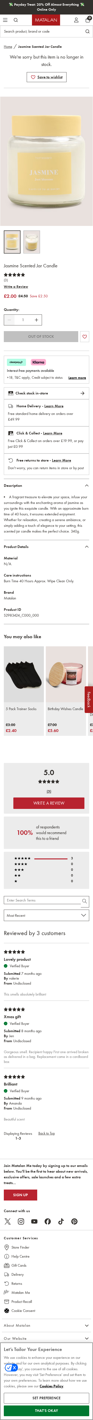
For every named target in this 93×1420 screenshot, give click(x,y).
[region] (46, 1381)
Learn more (77, 378)
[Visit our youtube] (34, 1221)
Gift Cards (18, 1265)
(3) (6, 280)
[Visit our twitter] (7, 1221)
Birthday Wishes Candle (65, 709)
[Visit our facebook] (48, 1221)
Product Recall (21, 1301)
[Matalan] (46, 20)
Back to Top (46, 1133)
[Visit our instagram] (21, 1221)
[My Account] (76, 20)
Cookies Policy (51, 1386)
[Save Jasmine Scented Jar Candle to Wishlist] (33, 77)
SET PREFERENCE (46, 1398)
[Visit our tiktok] (61, 1221)
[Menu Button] (5, 20)
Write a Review (16, 286)
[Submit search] (15, 20)
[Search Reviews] (85, 901)
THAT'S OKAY (46, 1410)
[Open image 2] (31, 242)
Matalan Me (20, 1292)
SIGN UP (20, 1195)
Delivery (17, 1274)
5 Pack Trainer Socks (21, 709)
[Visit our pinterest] (74, 1221)
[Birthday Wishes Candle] (66, 674)
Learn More (53, 406)
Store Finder (20, 1247)
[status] (23, 320)
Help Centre (20, 1256)
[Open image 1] (12, 242)
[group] (11, 728)
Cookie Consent (23, 1310)
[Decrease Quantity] (9, 320)
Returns (16, 1283)
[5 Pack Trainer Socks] (24, 674)
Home (8, 47)
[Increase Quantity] (36, 320)
